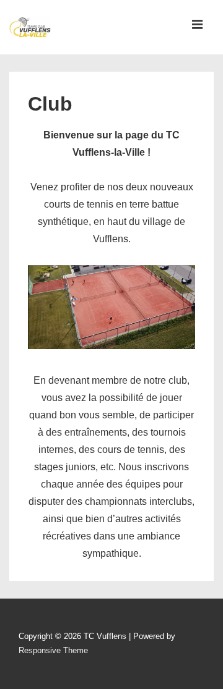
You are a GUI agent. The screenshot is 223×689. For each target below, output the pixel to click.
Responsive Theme (53, 650)
